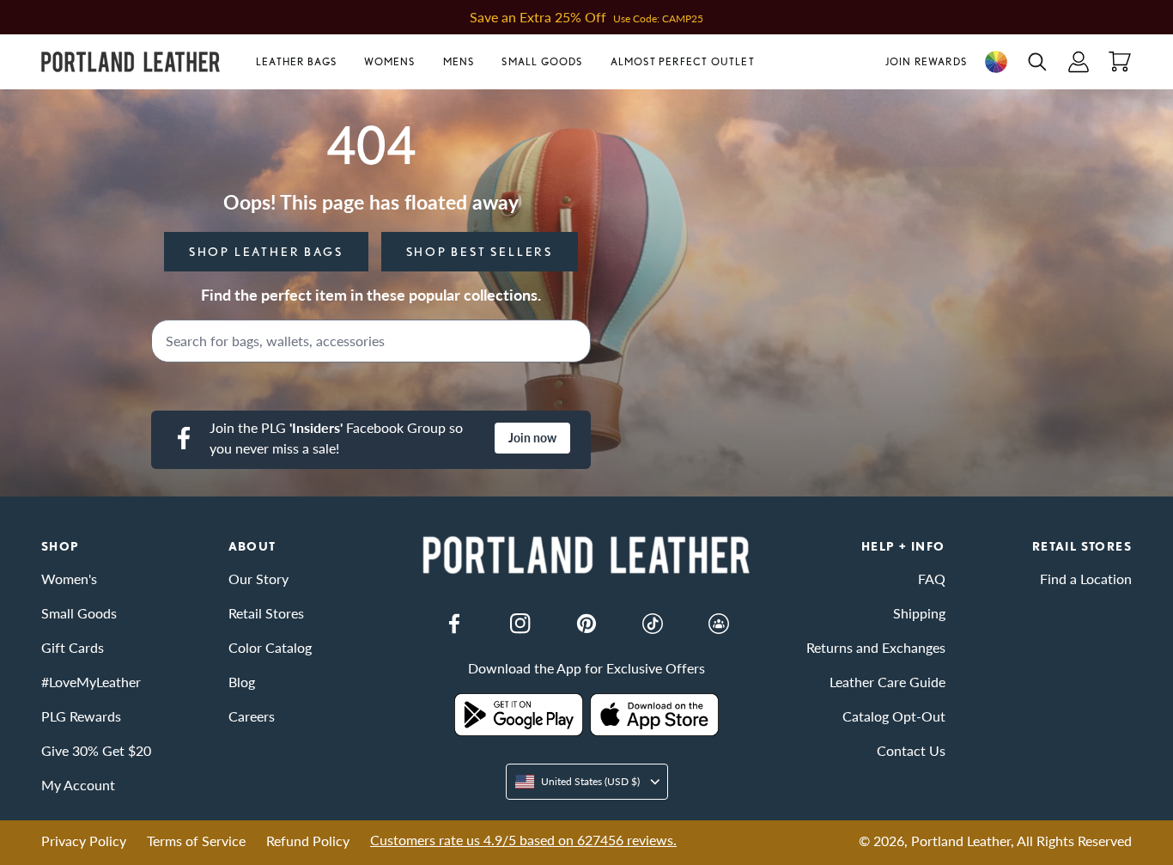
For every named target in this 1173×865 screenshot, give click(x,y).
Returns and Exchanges (875, 647)
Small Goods (541, 61)
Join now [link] (532, 437)
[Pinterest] (586, 623)
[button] (303, 61)
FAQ (931, 578)
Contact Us (911, 750)
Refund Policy (307, 840)
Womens (389, 61)
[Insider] (718, 623)
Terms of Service (196, 840)
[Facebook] (454, 623)
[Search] (571, 341)
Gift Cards (72, 647)
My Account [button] (78, 785)
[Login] (1079, 61)
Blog (241, 681)
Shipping (919, 613)
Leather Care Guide (887, 681)
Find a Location (1086, 578)
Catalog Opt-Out (893, 716)
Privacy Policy (83, 840)
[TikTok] (652, 623)
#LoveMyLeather (91, 681)
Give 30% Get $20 (96, 750)
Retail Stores (266, 613)
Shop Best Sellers (480, 252)
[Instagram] (520, 623)
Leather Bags (296, 61)
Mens (459, 61)
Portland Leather (961, 840)
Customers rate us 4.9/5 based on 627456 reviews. (523, 839)
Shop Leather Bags (266, 252)
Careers (251, 716)
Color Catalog (270, 647)
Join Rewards (926, 61)
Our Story (258, 578)
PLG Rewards (81, 716)
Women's (69, 578)
